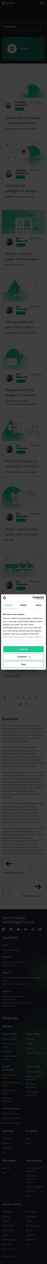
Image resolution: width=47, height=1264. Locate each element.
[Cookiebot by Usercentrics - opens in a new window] (33, 598)
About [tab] (38, 605)
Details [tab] (23, 605)
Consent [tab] (8, 605)
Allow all (23, 649)
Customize (22, 657)
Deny (23, 664)
